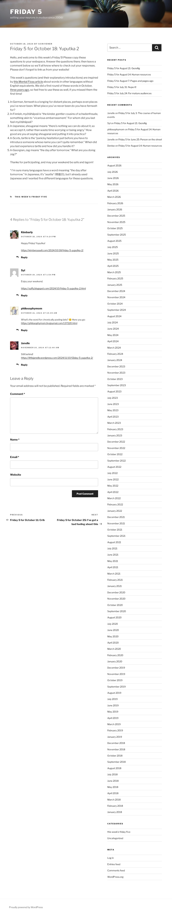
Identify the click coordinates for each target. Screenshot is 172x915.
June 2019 (113, 705)
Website (15, 474)
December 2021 (116, 517)
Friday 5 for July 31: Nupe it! (121, 87)
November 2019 (116, 674)
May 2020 (113, 636)
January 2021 (114, 586)
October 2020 (115, 605)
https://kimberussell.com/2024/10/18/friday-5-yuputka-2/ (52, 250)
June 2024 (113, 328)
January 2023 (114, 435)
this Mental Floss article (28, 81)
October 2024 (115, 303)
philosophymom (31, 308)
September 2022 (116, 460)
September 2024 (116, 309)
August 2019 (114, 692)
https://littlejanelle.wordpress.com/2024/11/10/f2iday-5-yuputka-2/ (57, 357)
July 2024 (112, 322)
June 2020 (113, 630)
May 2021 (112, 561)
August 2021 (114, 542)
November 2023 (116, 372)
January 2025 (114, 284)
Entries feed (113, 864)
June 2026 (113, 178)
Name (14, 439)
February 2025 (115, 278)
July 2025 (112, 247)
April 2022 (112, 492)
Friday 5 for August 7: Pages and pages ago (130, 80)
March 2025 (114, 272)
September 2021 (116, 535)
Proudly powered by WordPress (26, 907)
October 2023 (115, 379)
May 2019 (112, 711)
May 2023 (112, 410)
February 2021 (115, 579)
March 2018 (114, 799)
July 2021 (112, 548)
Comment (17, 394)
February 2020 (115, 655)
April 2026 (113, 190)
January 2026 (114, 209)
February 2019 (115, 730)
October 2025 (115, 228)
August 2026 (114, 165)
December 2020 (116, 592)
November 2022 (116, 448)
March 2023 (114, 422)
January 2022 (114, 510)
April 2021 (112, 567)
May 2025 (112, 259)
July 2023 (112, 397)
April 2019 (112, 718)
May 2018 (112, 787)
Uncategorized (115, 838)
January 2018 (114, 812)
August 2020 (114, 617)
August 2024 (114, 316)
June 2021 (112, 554)
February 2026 (115, 203)
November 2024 (116, 297)
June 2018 (113, 780)
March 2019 (114, 724)
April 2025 (113, 265)
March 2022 (114, 498)
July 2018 (112, 774)
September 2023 (116, 385)
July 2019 (112, 699)
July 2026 (112, 171)
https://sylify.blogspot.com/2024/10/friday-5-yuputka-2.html (53, 288)
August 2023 (114, 391)
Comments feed (116, 870)
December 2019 (116, 667)
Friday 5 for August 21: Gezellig (123, 68)
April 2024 (113, 341)
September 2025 (116, 234)
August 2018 (114, 768)
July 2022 (112, 473)
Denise (111, 145)
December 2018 (116, 743)
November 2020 (116, 598)
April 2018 (112, 793)
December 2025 (116, 215)
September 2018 (116, 761)
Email (14, 457)
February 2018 (115, 805)
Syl (23, 270)
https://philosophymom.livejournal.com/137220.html (49, 323)
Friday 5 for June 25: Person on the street (140, 139)
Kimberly (27, 232)
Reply (24, 257)
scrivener (45, 44)
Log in (110, 857)
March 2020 (114, 648)
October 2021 (114, 529)
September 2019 (116, 686)
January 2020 (114, 661)
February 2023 (115, 429)
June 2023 (113, 404)
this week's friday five (31, 197)
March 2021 (113, 573)
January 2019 (114, 736)
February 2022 (115, 504)
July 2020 (112, 623)
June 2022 (113, 479)
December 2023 (116, 366)
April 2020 (113, 642)
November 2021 (116, 523)
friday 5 (26, 11)
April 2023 (113, 416)
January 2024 (114, 360)
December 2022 (116, 441)
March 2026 (114, 196)
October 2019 (114, 680)
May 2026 (112, 184)
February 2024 (115, 353)
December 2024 (116, 291)
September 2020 (116, 611)
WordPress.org (115, 876)
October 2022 (114, 454)
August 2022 (114, 466)
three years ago (19, 89)
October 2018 (114, 755)
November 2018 (116, 749)
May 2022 (112, 485)
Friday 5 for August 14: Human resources (129, 74)
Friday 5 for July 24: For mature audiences (129, 93)
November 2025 (116, 222)
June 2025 (113, 253)
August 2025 (114, 240)
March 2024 (114, 347)
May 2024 (112, 335)
